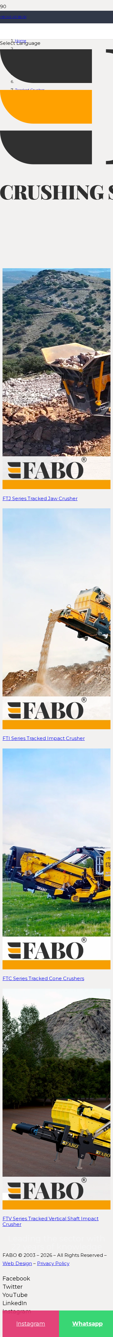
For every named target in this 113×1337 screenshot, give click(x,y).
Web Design (17, 1263)
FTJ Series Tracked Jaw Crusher (40, 498)
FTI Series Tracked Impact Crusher (44, 738)
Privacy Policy (53, 1263)
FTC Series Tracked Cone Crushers (43, 978)
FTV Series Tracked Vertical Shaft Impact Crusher (51, 1221)
